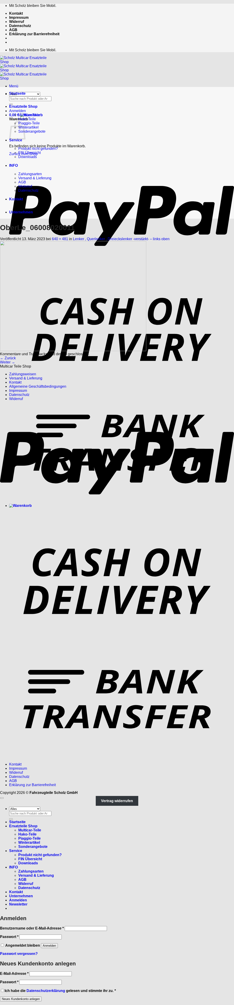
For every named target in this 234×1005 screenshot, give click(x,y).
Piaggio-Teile (29, 123)
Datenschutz (20, 26)
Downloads (27, 157)
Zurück (8, 358)
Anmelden (49, 945)
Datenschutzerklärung (46, 991)
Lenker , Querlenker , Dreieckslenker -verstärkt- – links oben (121, 239)
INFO (13, 165)
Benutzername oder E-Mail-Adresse (32, 928)
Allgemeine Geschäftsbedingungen (37, 386)
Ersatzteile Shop (23, 106)
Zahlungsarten (30, 174)
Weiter (7, 362)
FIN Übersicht (29, 153)
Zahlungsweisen (22, 374)
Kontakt (16, 13)
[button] (13, 86)
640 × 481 (60, 239)
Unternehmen (21, 212)
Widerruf (16, 22)
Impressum (19, 17)
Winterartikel (28, 127)
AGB (13, 30)
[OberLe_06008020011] (73, 350)
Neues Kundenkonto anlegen (21, 999)
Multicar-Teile (29, 115)
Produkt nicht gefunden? (38, 148)
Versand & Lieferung (34, 178)
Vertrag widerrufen (117, 801)
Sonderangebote (31, 131)
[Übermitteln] (11, 104)
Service (15, 140)
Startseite (17, 93)
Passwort (9, 937)
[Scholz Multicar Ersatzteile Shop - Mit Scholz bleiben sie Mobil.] (27, 70)
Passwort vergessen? (19, 954)
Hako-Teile (27, 119)
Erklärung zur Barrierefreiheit (34, 34)
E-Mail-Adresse (14, 973)
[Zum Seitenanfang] (2, 798)
